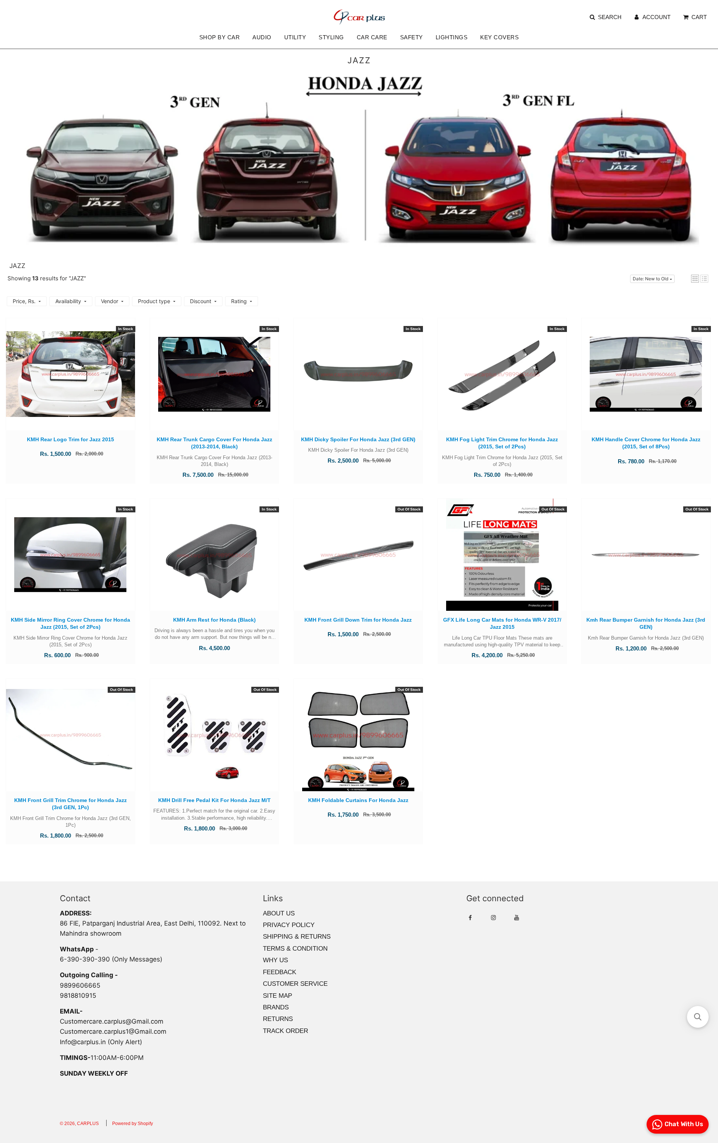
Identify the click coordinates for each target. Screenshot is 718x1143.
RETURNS (278, 1018)
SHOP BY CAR (219, 37)
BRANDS (276, 1007)
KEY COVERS (499, 37)
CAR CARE (372, 37)
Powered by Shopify (132, 1123)
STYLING (331, 37)
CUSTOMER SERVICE (295, 983)
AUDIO (261, 37)
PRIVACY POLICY (288, 925)
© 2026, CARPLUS (79, 1123)
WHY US (275, 960)
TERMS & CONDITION (295, 948)
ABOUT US (279, 913)
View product (358, 562)
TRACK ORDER (285, 1030)
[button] (695, 279)
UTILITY (295, 37)
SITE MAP (277, 995)
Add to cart (70, 381)
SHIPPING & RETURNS (297, 936)
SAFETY (411, 37)
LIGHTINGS (452, 37)
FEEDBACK (279, 972)
